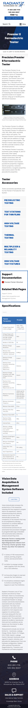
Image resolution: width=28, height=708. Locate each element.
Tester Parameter (7, 320)
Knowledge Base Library (14, 701)
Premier (20, 320)
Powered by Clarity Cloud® (14, 706)
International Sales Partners (14, 698)
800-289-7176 (14, 665)
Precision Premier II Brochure (13, 282)
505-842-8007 (14, 668)
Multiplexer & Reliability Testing (12, 249)
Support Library (7, 293)
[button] (11, 15)
